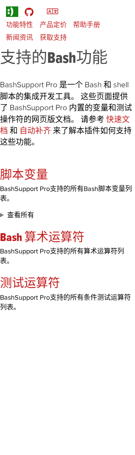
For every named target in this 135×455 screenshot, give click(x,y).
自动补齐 (35, 130)
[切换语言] (52, 11)
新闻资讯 (19, 37)
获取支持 (53, 37)
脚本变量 (24, 174)
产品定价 (53, 25)
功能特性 (19, 25)
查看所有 (20, 215)
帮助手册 (86, 25)
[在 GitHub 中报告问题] (29, 11)
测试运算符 (30, 282)
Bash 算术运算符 (42, 236)
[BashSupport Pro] (12, 11)
